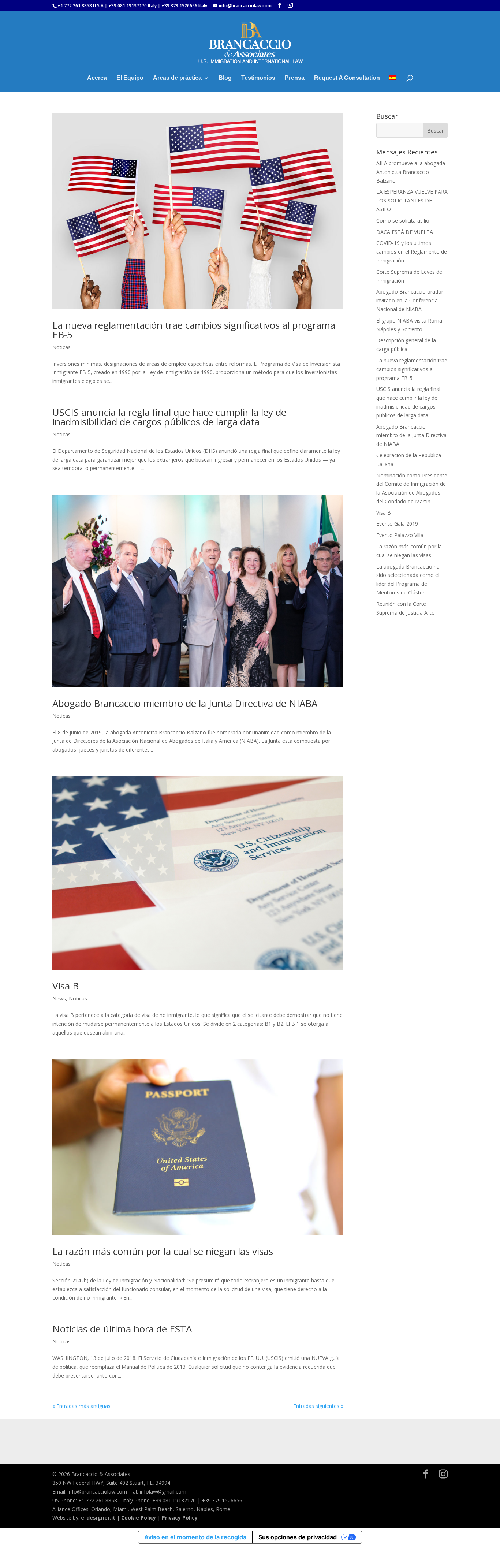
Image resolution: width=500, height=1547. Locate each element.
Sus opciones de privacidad (297, 1537)
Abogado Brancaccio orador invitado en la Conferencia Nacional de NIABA (409, 300)
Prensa (295, 78)
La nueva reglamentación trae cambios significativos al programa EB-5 (193, 329)
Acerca (97, 78)
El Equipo (129, 78)
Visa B (65, 985)
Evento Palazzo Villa (399, 535)
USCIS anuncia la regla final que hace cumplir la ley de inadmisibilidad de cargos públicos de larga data (169, 417)
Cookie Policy (138, 1517)
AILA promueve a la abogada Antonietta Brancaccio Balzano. (410, 172)
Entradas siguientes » (318, 1405)
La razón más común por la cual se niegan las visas (162, 1251)
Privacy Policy (180, 1517)
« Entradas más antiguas (81, 1405)
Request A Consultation (347, 78)
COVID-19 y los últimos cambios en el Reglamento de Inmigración (411, 251)
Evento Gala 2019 (397, 523)
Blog (225, 78)
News (59, 998)
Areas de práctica (177, 78)
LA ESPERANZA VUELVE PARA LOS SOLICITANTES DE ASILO (412, 200)
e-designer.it (98, 1517)
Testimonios (258, 78)
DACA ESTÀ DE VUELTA (404, 231)
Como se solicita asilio (402, 220)
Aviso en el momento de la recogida (195, 1537)
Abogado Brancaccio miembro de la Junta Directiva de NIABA (184, 703)
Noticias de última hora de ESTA (122, 1328)
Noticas (61, 347)
